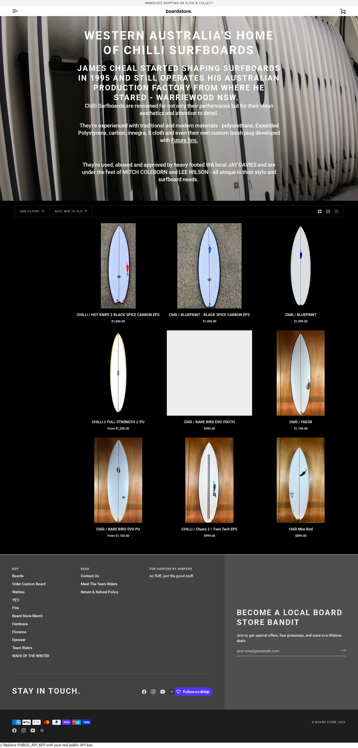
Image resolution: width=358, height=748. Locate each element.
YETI (15, 600)
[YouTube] (162, 692)
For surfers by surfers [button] (171, 569)
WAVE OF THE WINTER (30, 656)
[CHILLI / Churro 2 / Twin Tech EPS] (209, 480)
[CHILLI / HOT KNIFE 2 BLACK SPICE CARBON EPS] (118, 266)
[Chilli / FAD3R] (300, 373)
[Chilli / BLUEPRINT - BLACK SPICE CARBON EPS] (209, 266)
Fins (15, 608)
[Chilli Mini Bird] (300, 480)
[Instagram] (153, 692)
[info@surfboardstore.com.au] (172, 692)
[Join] (342, 650)
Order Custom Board (28, 584)
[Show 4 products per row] (337, 211)
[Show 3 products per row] (328, 211)
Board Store (326, 722)
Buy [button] (15, 569)
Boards (18, 576)
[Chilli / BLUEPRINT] (300, 266)
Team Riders (22, 648)
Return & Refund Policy (99, 592)
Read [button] (85, 569)
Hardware (20, 624)
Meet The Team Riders (99, 584)
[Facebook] (144, 692)
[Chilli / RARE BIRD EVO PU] (118, 480)
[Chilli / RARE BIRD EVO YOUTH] (209, 373)
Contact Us (90, 576)
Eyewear (19, 640)
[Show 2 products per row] (320, 211)
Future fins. (184, 140)
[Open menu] (19, 11)
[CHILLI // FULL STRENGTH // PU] (118, 373)
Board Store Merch (27, 616)
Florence (19, 632)
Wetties (18, 592)
